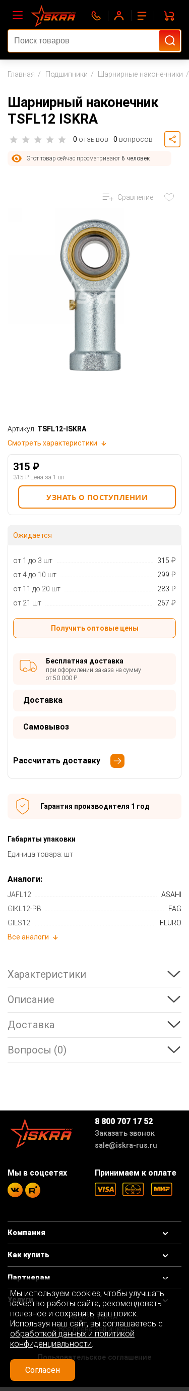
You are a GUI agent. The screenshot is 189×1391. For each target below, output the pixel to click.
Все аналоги (28, 937)
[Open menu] (18, 15)
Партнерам (29, 1277)
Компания (26, 1233)
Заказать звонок (125, 1133)
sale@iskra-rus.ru (126, 1145)
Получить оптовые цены (95, 628)
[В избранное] (171, 197)
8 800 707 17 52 (124, 1121)
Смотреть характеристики (52, 443)
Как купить (28, 1255)
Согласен (42, 1370)
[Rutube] (32, 1190)
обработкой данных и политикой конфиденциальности (72, 1339)
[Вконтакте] (15, 1190)
